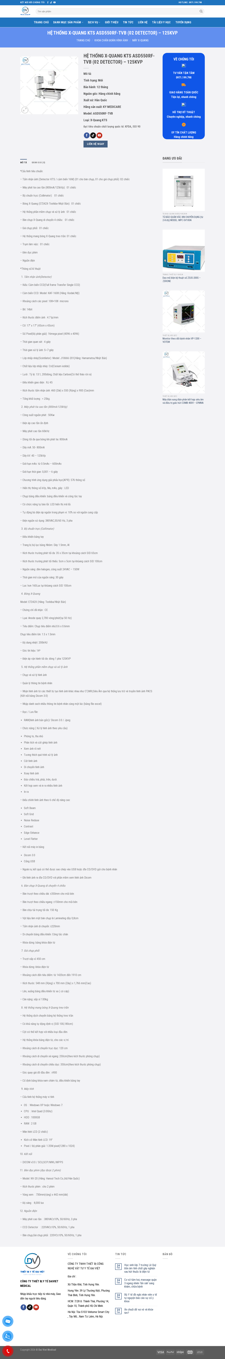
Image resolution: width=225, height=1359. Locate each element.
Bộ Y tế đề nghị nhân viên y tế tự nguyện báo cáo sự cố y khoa (140, 1298)
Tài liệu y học (161, 22)
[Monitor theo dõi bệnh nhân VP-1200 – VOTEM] (184, 311)
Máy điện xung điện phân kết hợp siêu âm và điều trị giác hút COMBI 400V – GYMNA (183, 401)
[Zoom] (24, 110)
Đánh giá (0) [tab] (38, 162)
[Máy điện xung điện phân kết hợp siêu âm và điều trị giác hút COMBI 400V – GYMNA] (184, 372)
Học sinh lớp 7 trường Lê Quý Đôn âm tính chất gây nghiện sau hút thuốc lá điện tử (140, 1268)
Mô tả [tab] (23, 162)
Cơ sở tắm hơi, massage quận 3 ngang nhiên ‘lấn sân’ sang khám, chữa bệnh (140, 1283)
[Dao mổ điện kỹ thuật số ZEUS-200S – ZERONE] (184, 251)
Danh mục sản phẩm (67, 22)
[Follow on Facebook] (48, 2)
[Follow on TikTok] (51, 2)
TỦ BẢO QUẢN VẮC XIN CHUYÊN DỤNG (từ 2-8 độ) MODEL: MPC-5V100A (183, 219)
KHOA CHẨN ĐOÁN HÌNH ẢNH (111, 40)
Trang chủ (41, 22)
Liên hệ (142, 22)
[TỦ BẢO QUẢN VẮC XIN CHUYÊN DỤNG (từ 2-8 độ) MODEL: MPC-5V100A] (184, 190)
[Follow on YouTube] (54, 2)
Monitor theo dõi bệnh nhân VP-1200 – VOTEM (182, 340)
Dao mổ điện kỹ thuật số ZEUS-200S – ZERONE (182, 279)
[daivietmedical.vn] (25, 11)
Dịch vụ (93, 22)
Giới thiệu (111, 22)
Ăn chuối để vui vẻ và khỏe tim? (138, 1311)
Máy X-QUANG (140, 40)
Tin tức (128, 22)
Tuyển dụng (183, 22)
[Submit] (201, 11)
